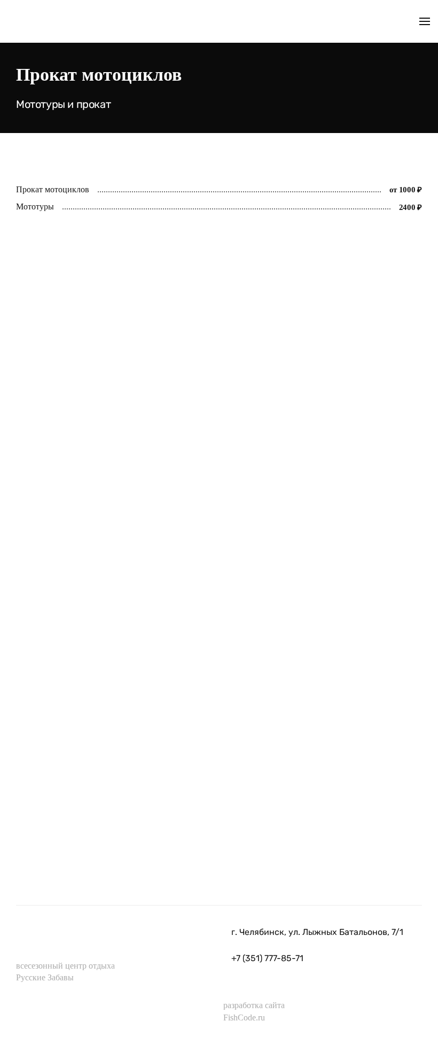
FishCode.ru (244, 1017)
